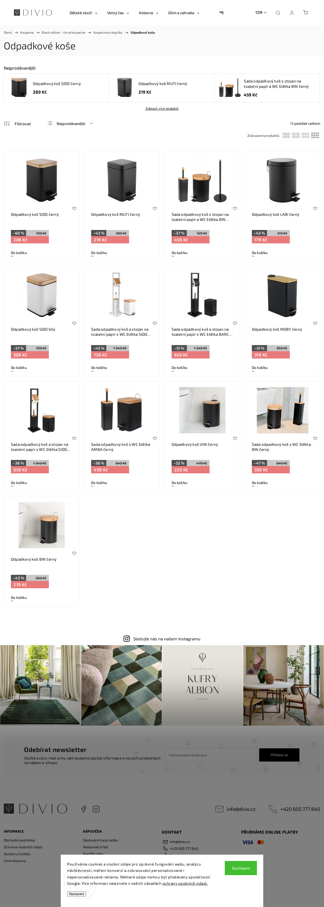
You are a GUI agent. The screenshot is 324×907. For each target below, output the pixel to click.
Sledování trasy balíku (100, 840)
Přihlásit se (279, 755)
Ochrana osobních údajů (23, 847)
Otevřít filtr (17, 123)
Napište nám (93, 854)
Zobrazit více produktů (162, 109)
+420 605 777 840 (300, 809)
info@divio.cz (241, 809)
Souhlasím (241, 868)
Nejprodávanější (71, 123)
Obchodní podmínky (19, 840)
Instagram (96, 809)
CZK (259, 12)
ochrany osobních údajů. (185, 883)
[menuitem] (83, 12)
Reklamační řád (95, 847)
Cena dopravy (15, 860)
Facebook (83, 809)
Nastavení (76, 894)
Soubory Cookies (17, 854)
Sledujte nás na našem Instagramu (166, 638)
